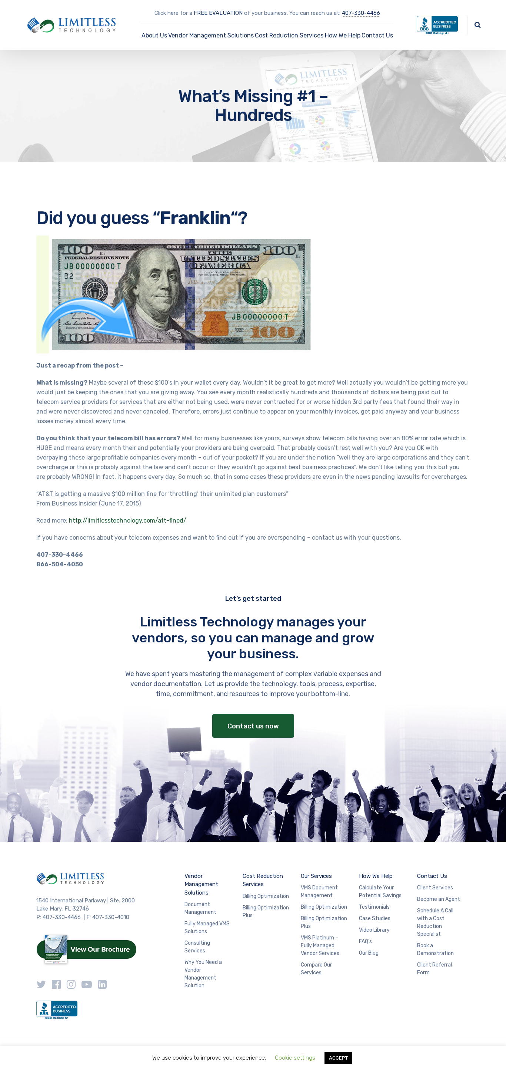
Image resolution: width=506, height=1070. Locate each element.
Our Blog (369, 953)
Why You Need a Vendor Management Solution (203, 974)
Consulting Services (197, 947)
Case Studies (374, 918)
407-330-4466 (361, 13)
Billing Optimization (266, 896)
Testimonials (374, 907)
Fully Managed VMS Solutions (207, 928)
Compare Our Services (316, 969)
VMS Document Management (319, 892)
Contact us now (253, 726)
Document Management (200, 908)
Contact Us (377, 35)
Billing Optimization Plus (266, 912)
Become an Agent (438, 899)
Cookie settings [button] (295, 1057)
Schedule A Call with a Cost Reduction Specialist (435, 922)
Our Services (316, 876)
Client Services (435, 888)
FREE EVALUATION (218, 13)
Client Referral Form (434, 969)
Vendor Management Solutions (211, 35)
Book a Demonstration (435, 949)
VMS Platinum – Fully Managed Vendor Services (320, 946)
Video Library (374, 930)
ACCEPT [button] (338, 1058)
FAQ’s (365, 941)
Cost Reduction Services (289, 35)
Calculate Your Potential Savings (380, 892)
